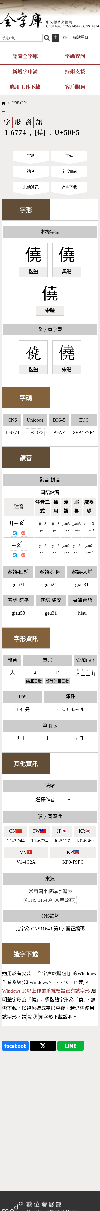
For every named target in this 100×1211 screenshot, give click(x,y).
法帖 (50, 785)
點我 (32, 1017)
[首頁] (49, 20)
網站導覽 (80, 37)
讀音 (31, 171)
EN (65, 37)
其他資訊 (31, 187)
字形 (31, 155)
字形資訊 (19, 102)
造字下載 (69, 187)
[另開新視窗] (15, 1045)
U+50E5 (35, 432)
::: (1, 2)
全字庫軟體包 (52, 973)
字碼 (69, 155)
